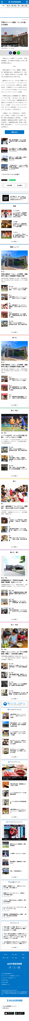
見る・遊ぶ (14, 5)
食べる (8, 5)
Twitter (14, 967)
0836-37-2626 (14, 60)
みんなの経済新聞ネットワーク (14, 1001)
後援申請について (6, 984)
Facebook (10, 967)
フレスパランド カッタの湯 (10, 174)
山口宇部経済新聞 (14, 2)
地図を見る (14, 132)
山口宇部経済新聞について (8, 973)
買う (19, 5)
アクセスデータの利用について (9, 977)
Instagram (19, 967)
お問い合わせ (5, 980)
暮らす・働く (24, 5)
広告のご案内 (5, 982)
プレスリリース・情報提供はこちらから (11, 975)
